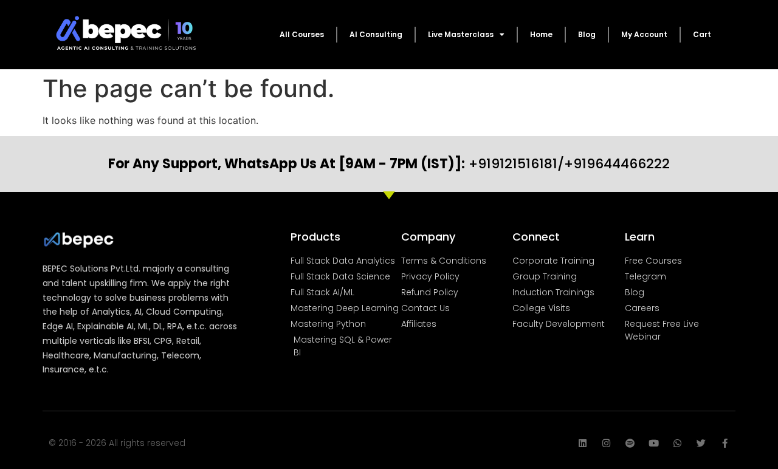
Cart (702, 34)
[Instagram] (606, 443)
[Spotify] (630, 443)
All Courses (302, 34)
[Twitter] (701, 443)
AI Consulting (375, 34)
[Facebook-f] (724, 443)
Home (541, 34)
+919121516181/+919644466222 (389, 163)
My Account (644, 34)
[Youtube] (653, 443)
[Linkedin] (582, 443)
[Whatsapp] (677, 443)
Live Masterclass (461, 34)
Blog (587, 34)
